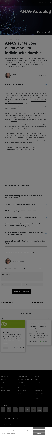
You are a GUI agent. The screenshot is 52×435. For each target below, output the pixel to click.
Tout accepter (39, 433)
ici (25, 432)
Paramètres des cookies (38, 428)
